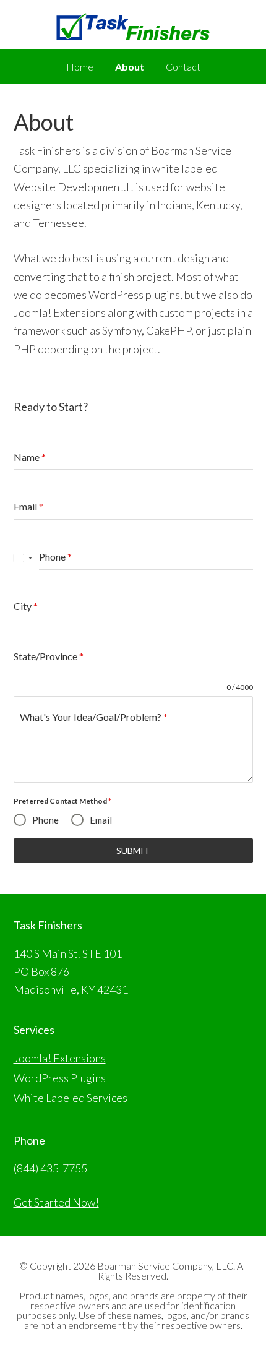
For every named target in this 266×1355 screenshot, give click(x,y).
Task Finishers (133, 30)
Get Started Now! (56, 1202)
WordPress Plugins (60, 1078)
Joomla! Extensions (60, 1058)
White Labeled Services (70, 1097)
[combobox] (23, 557)
